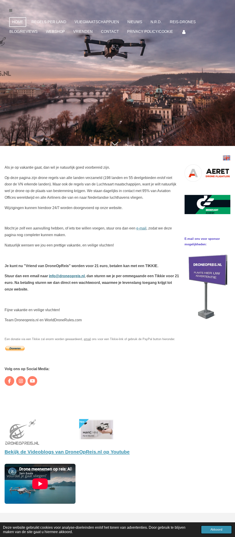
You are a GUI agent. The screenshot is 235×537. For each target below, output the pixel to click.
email (87, 339)
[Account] (183, 32)
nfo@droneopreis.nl (67, 276)
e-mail (141, 228)
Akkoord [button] (216, 529)
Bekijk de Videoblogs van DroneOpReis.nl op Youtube (67, 452)
